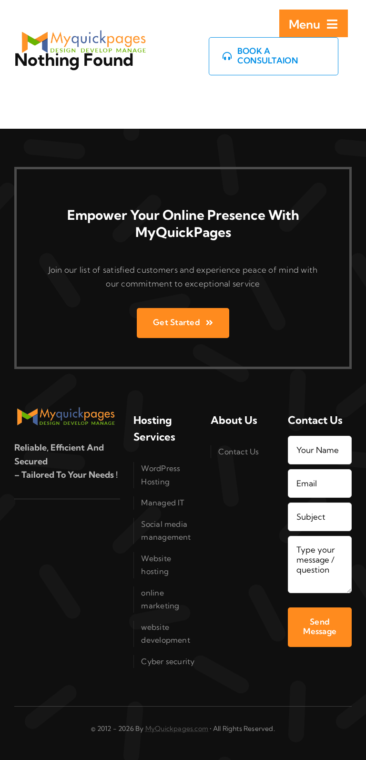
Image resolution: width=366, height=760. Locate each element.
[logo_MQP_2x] (85, 34)
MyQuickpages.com (176, 728)
